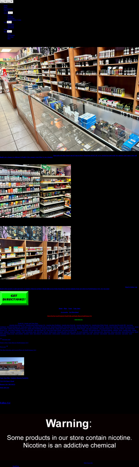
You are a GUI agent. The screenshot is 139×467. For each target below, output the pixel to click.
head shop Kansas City (13, 327)
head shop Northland (57, 327)
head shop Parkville (70, 327)
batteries (115, 330)
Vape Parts (11, 27)
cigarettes (12, 332)
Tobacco (6, 29)
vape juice (96, 333)
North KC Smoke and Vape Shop (28, 323)
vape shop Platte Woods (54, 330)
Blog (9, 38)
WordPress (16, 466)
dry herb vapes (71, 332)
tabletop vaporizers (76, 333)
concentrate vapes (31, 332)
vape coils (89, 333)
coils (23, 332)
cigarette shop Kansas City (17, 325)
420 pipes (85, 330)
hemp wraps (10, 333)
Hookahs (10, 16)
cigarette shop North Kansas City (35, 325)
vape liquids (103, 333)
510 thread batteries (106, 330)
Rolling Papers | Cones (14, 20)
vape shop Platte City (40, 330)
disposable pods (62, 332)
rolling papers (56, 333)
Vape (5, 22)
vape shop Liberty (118, 328)
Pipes (9, 15)
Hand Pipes (11, 18)
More (5, 31)
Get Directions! (8, 9)
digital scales (52, 332)
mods (31, 333)
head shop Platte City (83, 327)
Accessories (11, 35)
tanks (84, 333)
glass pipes (107, 332)
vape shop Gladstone (92, 328)
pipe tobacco (37, 333)
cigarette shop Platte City (83, 325)
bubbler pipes (127, 330)
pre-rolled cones (46, 333)
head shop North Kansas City (41, 327)
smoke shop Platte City (62, 328)
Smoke (6, 13)
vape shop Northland (14, 330)
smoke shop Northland (34, 328)
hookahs (26, 333)
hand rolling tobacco (128, 332)
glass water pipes (116, 332)
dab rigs (45, 332)
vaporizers (3, 335)
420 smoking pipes (94, 330)
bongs (120, 330)
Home (5, 5)
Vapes (70, 308)
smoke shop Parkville (48, 328)
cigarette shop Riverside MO (117, 325)
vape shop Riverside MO (69, 330)
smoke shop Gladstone (111, 327)
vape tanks (125, 333)
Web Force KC (88, 463)
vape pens (118, 333)
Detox (9, 33)
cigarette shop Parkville (68, 325)
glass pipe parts (98, 332)
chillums (6, 332)
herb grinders (19, 333)
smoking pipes (65, 333)
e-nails (91, 332)
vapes (130, 333)
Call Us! (6, 10)
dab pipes (40, 332)
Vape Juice (11, 26)
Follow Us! (5, 403)
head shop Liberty (26, 327)
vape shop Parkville (27, 330)
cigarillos (18, 332)
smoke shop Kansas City (126, 327)
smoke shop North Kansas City (17, 328)
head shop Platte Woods (97, 327)
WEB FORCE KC (79, 319)
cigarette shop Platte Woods (100, 325)
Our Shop (10, 37)
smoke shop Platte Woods (77, 328)
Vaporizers (11, 24)
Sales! (5, 7)
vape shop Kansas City (106, 328)
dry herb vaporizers (83, 332)
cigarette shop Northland (53, 325)
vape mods (111, 333)
